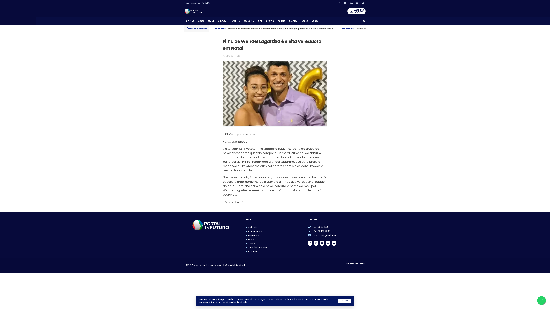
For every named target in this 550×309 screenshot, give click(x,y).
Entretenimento (266, 21)
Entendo (344, 300)
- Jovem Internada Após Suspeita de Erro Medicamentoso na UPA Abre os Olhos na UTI (340, 28)
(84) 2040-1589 (321, 227)
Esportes (235, 21)
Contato (252, 251)
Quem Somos (255, 231)
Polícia (281, 21)
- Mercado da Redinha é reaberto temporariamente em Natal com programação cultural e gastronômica (222, 28)
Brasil (211, 21)
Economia (249, 21)
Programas (253, 235)
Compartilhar (232, 202)
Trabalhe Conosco (257, 247)
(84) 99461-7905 (321, 231)
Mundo (315, 21)
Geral (201, 21)
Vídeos (251, 243)
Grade (251, 239)
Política (293, 21)
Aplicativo (253, 227)
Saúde (305, 21)
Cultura (222, 21)
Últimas (190, 21)
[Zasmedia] (358, 267)
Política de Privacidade (235, 302)
